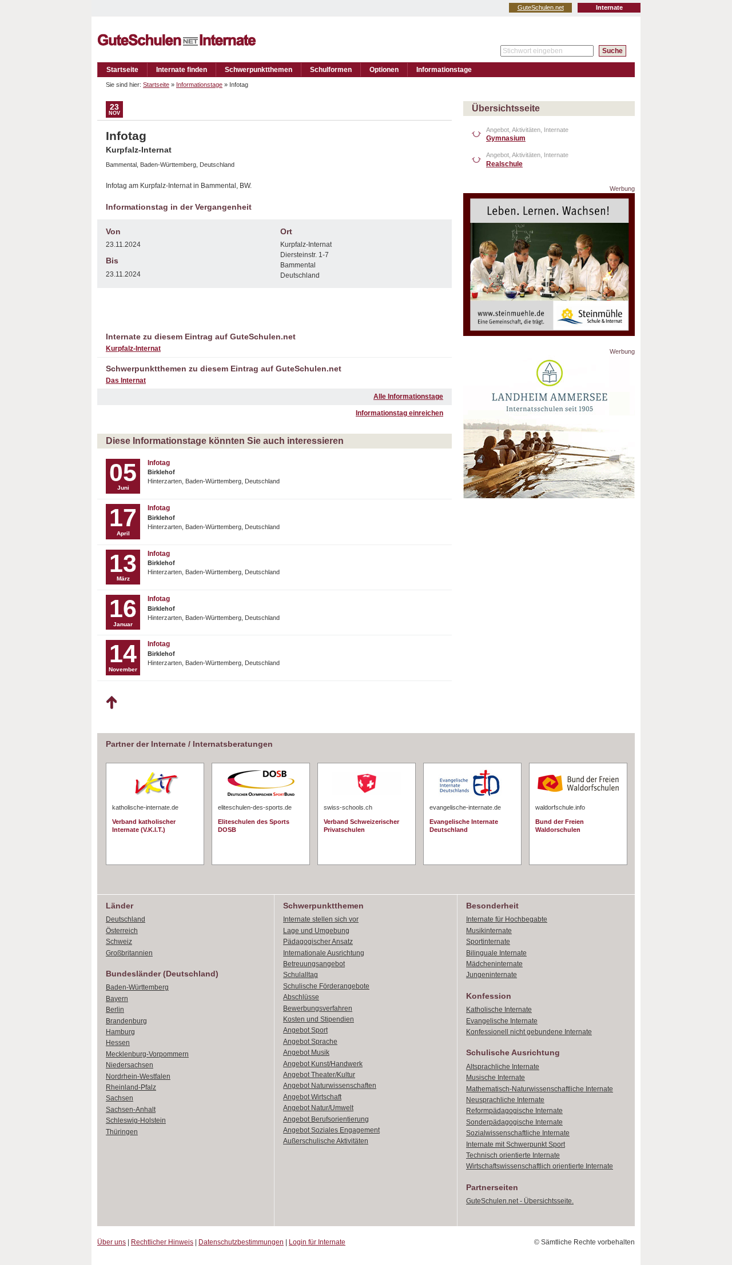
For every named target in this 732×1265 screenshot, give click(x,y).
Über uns (111, 1242)
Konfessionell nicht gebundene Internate (529, 1032)
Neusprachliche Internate (505, 1100)
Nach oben (111, 703)
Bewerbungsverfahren (317, 1008)
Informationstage (444, 70)
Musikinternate (489, 931)
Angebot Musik (306, 1052)
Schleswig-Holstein (136, 1120)
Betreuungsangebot (314, 964)
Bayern (117, 999)
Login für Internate (317, 1242)
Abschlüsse (301, 997)
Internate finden (181, 70)
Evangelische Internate (502, 1021)
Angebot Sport (305, 1030)
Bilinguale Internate (496, 953)
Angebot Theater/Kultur (319, 1075)
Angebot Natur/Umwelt (318, 1108)
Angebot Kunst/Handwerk (323, 1064)
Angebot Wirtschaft (312, 1097)
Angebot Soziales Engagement (331, 1130)
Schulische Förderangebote (326, 986)
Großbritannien (129, 953)
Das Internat (126, 381)
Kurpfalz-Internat (133, 349)
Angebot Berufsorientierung (326, 1119)
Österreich (122, 931)
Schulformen (331, 70)
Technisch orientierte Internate (513, 1155)
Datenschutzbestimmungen (241, 1242)
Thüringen (122, 1132)
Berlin (115, 1010)
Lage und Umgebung (316, 931)
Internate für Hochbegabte (506, 919)
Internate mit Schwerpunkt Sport (515, 1144)
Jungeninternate (491, 975)
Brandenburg (126, 1021)
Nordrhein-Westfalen (138, 1076)
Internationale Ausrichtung (323, 953)
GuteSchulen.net (541, 7)
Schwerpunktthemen (258, 70)
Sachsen (119, 1098)
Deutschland (125, 919)
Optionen (384, 70)
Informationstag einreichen (399, 413)
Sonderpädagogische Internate (514, 1122)
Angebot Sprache (310, 1042)
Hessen (118, 1043)
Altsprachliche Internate (502, 1067)
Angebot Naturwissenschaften (329, 1086)
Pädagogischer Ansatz (318, 942)
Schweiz (119, 942)
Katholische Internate (499, 1010)
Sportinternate (488, 942)
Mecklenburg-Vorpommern (147, 1054)
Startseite (122, 70)
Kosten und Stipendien (318, 1019)
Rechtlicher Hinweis (162, 1242)
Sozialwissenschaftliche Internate (518, 1133)
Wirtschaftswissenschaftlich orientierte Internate (539, 1166)
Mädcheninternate (494, 964)
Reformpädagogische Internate (514, 1111)
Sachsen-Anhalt (131, 1110)
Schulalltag (300, 975)
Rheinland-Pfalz (131, 1087)
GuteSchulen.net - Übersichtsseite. (520, 1201)
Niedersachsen (129, 1065)
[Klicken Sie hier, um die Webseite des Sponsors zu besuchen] (549, 333)
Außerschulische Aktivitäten (325, 1141)
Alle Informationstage (408, 397)
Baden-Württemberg (137, 987)
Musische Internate (495, 1078)
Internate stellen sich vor (321, 919)
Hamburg (120, 1032)
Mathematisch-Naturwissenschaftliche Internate (539, 1089)
